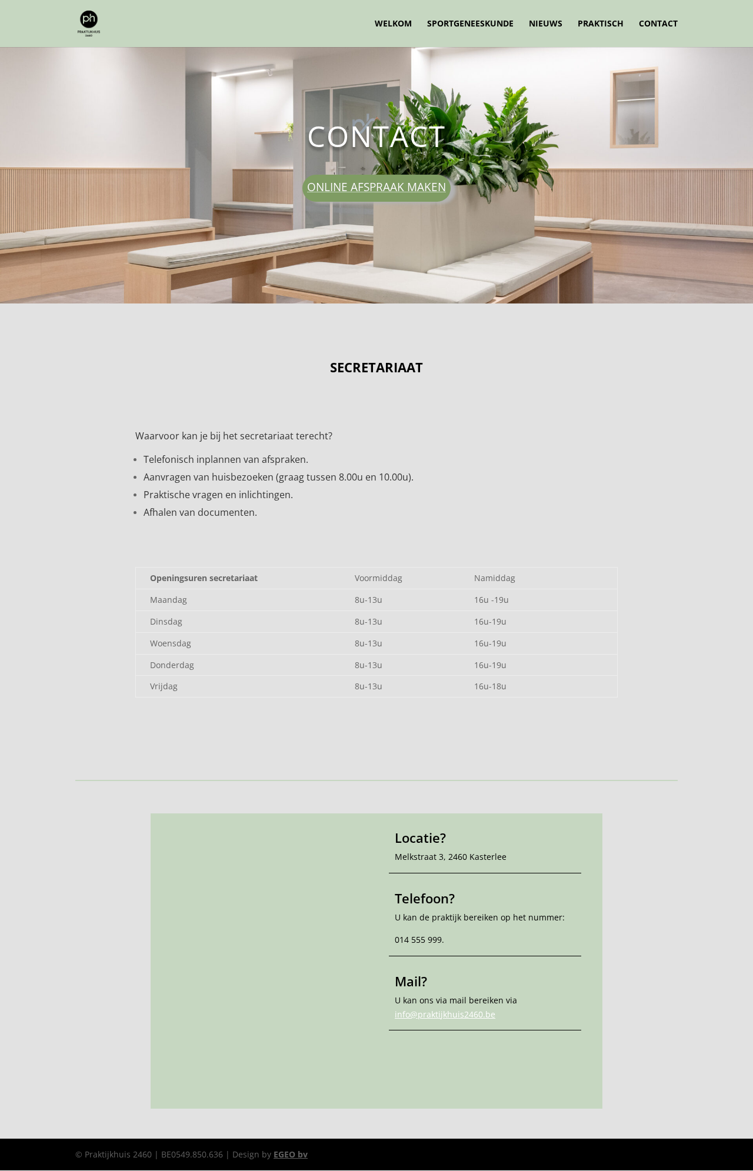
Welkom (393, 24)
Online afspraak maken (376, 187)
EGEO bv (291, 1154)
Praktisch (601, 24)
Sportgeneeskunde (470, 24)
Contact (658, 24)
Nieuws (545, 24)
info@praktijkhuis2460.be (445, 1014)
